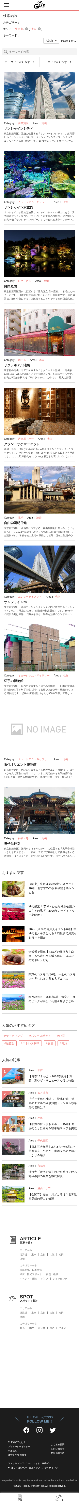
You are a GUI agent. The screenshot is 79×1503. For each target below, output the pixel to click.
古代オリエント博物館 (20, 764)
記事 (20, 1500)
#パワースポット (40, 1035)
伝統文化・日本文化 (31, 1269)
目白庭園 (10, 286)
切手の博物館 (13, 681)
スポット (59, 1500)
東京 (33, 1254)
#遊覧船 (9, 1043)
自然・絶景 (52, 1274)
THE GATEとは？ (17, 1442)
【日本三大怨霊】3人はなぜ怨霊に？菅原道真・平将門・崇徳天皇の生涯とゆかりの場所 (53, 1151)
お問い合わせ (57, 1448)
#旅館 (49, 1043)
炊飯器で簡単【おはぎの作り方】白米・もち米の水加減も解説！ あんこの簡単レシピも (52, 956)
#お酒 (61, 1035)
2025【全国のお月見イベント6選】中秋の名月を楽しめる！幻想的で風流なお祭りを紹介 (53, 933)
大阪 (52, 1254)
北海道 (23, 1254)
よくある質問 (57, 1444)
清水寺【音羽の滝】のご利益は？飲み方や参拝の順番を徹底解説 (53, 1174)
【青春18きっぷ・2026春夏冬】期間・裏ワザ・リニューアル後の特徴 (51, 1078)
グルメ (44, 1278)
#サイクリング (13, 1035)
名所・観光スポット (31, 1274)
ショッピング (60, 1278)
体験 (31, 1328)
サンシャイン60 (15, 602)
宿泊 (52, 1328)
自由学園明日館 (15, 523)
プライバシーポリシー (19, 1446)
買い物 (41, 1328)
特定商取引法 (57, 1453)
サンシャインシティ (18, 128)
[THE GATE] (39, 5)
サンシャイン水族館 (18, 207)
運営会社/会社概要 (17, 1455)
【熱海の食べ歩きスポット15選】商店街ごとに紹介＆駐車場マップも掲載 (53, 1126)
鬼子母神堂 (12, 843)
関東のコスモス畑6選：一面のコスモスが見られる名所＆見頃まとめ (52, 976)
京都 (43, 1254)
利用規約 (12, 1450)
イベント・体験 (28, 1278)
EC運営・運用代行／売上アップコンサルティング (33, 1467)
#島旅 (63, 1043)
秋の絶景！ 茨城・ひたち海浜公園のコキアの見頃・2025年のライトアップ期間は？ (52, 910)
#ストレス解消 (30, 1043)
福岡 (61, 1254)
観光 (22, 1328)
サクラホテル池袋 (17, 365)
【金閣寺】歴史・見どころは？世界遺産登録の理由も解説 (53, 1196)
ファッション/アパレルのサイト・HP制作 (29, 1463)
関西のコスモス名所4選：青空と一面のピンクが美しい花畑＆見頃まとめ (52, 999)
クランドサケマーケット (22, 444)
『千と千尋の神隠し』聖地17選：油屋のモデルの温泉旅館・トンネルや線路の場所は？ (53, 1103)
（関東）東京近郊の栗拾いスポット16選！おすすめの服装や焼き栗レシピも (51, 888)
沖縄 (22, 1259)
